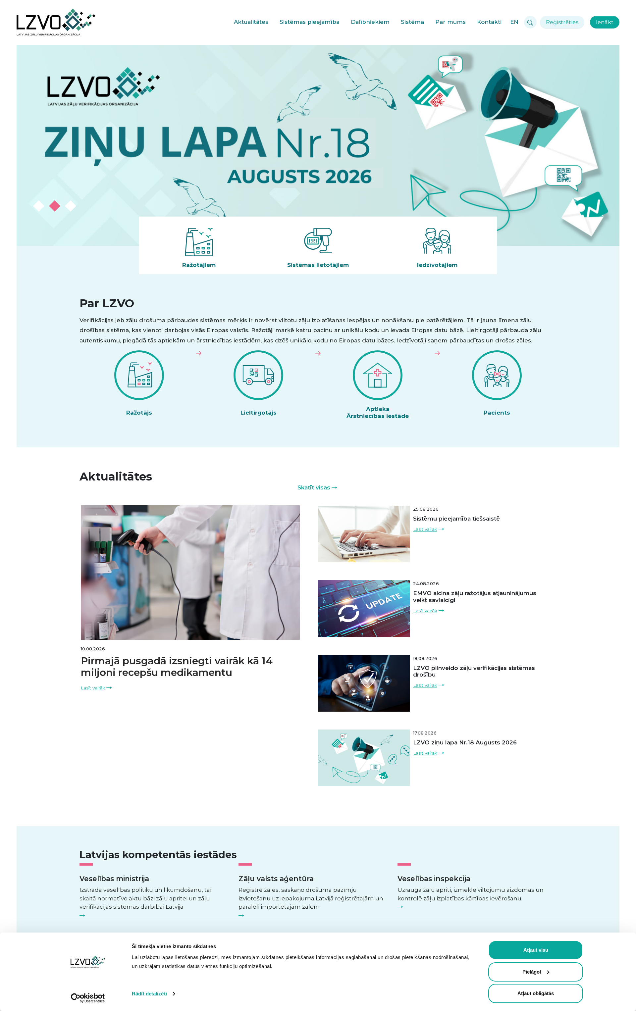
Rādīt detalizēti (149, 993)
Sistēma (412, 22)
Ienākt (604, 22)
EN (514, 22)
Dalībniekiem (370, 22)
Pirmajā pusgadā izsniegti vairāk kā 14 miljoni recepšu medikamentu (177, 667)
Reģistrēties (562, 22)
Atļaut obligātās (535, 993)
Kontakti (489, 22)
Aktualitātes (251, 22)
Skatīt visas (313, 487)
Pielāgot (531, 972)
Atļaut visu (535, 950)
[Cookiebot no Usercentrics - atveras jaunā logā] (88, 998)
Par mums (450, 22)
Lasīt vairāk (93, 687)
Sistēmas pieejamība (310, 22)
